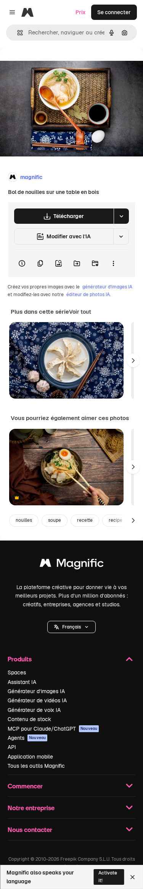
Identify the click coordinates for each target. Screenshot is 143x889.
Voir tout (80, 311)
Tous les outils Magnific (36, 765)
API (12, 747)
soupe (54, 520)
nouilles (24, 520)
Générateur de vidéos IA (37, 700)
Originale (50, 65)
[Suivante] (133, 360)
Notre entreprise (31, 808)
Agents (27, 737)
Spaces (17, 672)
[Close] (133, 877)
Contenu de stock (29, 719)
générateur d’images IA (107, 287)
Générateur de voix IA (34, 710)
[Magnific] (72, 565)
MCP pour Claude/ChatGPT (52, 728)
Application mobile (30, 756)
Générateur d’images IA (36, 691)
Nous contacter (30, 830)
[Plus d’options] (113, 263)
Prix (81, 12)
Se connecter (114, 12)
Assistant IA (22, 682)
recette (85, 520)
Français (71, 627)
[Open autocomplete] (16, 33)
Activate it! (107, 876)
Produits (20, 659)
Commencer (25, 786)
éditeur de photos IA (88, 294)
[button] (71, 627)
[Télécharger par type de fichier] (121, 216)
